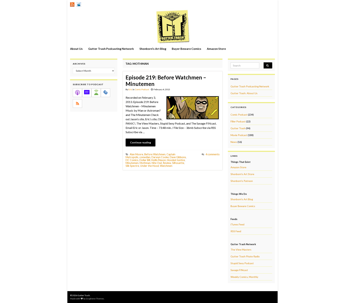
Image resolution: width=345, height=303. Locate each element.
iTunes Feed (237, 224)
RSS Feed (236, 231)
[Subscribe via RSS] (77, 103)
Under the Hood (149, 165)
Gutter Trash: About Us (244, 93)
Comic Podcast (142, 89)
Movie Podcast (239, 135)
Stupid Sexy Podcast (242, 263)
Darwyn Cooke (160, 157)
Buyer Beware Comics (186, 48)
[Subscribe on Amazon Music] (86, 92)
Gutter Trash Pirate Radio (245, 256)
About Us (76, 48)
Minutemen (132, 162)
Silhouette (178, 162)
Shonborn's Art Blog (242, 199)
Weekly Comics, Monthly (244, 276)
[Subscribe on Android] (96, 92)
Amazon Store (216, 48)
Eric (130, 89)
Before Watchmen (154, 154)
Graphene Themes (95, 298)
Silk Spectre (132, 165)
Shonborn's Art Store (242, 174)
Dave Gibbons (178, 157)
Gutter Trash (238, 128)
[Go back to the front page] (172, 26)
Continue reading (140, 142)
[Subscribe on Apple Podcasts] (77, 92)
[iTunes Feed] (79, 3)
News (234, 141)
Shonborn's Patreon (242, 180)
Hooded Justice (176, 160)
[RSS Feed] (72, 3)
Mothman (145, 162)
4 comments (213, 154)
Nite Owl (157, 162)
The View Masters (241, 249)
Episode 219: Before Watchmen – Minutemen (166, 80)
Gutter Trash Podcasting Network (111, 48)
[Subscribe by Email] (105, 92)
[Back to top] (336, 294)
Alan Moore (136, 154)
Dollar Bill (144, 160)
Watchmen (166, 165)
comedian (144, 157)
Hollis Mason (158, 160)
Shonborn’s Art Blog (152, 48)
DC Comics (132, 160)
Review (167, 162)
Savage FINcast (239, 270)
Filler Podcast (238, 121)
